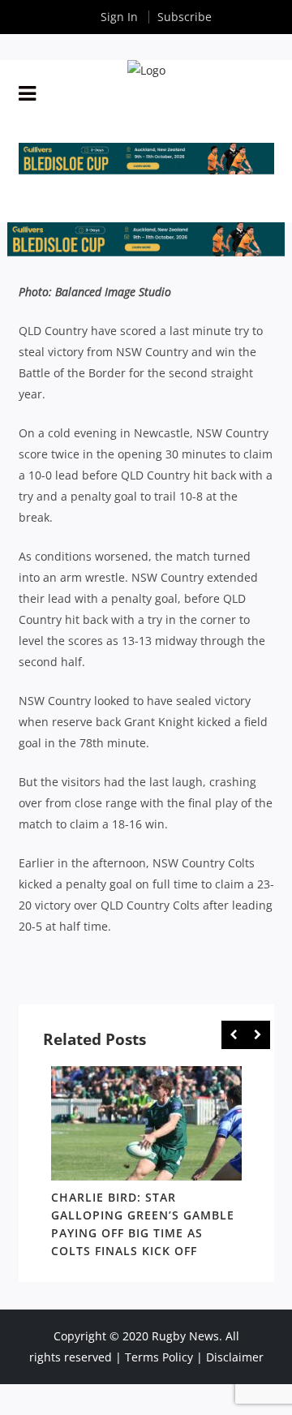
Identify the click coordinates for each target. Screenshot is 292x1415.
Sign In (119, 16)
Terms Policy (159, 1357)
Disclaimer (235, 1357)
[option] (146, 1165)
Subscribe (184, 16)
